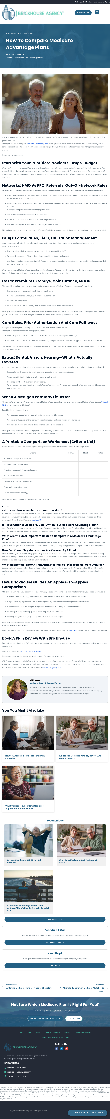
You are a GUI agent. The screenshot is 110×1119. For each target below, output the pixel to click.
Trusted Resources (52, 1032)
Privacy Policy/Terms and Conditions (55, 1037)
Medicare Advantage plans (37, 144)
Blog (29, 1032)
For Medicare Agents (83, 1032)
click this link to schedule (31, 651)
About (38, 1032)
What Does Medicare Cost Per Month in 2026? (78, 861)
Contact (67, 1032)
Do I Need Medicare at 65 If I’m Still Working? (24, 861)
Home (21, 1032)
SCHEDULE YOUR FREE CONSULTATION (87, 1113)
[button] (97, 12)
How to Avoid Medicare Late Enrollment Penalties (25, 757)
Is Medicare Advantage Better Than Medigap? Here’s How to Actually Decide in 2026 (28, 908)
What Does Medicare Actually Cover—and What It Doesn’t (80, 757)
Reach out (73, 630)
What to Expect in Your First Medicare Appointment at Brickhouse (24, 807)
